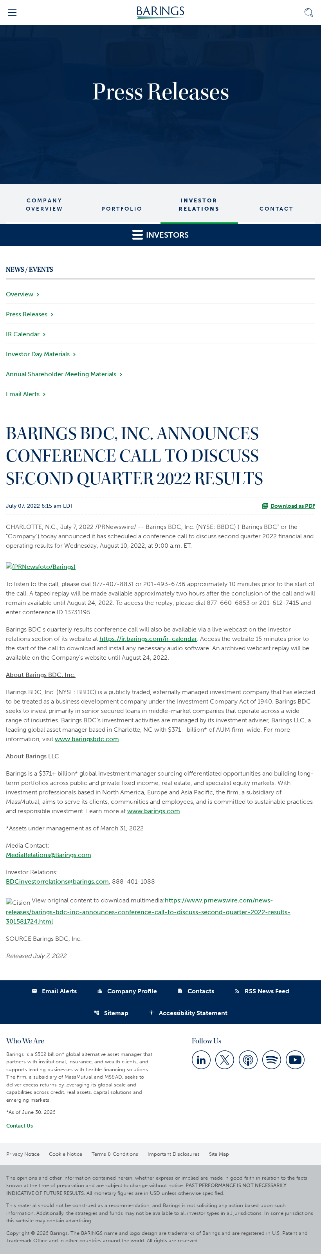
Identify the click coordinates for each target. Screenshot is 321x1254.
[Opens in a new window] (41, 564)
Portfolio (121, 209)
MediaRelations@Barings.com (48, 855)
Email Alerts (23, 394)
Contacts (195, 991)
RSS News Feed (261, 991)
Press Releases (26, 314)
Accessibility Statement (188, 1013)
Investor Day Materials (38, 354)
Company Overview (44, 204)
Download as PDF (293, 506)
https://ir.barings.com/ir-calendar (148, 638)
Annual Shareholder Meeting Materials (61, 374)
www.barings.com (153, 811)
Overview (19, 294)
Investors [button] (166, 235)
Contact (277, 209)
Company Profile (127, 991)
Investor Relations (199, 204)
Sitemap (111, 1013)
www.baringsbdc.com (87, 739)
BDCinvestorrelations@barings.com (57, 881)
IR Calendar (23, 334)
